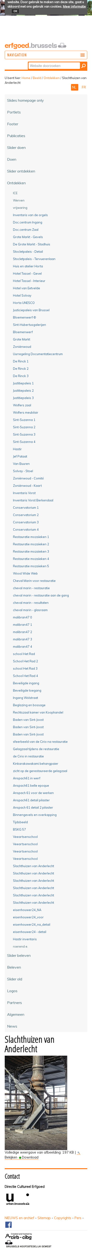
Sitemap (44, 1218)
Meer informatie (74, 6)
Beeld (37, 78)
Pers (78, 1218)
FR (84, 87)
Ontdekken (52, 78)
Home (26, 78)
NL (74, 87)
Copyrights (62, 1218)
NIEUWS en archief (19, 1218)
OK (15, 11)
